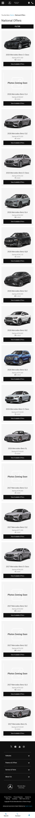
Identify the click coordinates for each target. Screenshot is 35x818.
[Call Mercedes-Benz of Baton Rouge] (32, 3)
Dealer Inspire (28, 806)
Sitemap (8, 799)
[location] (29, 3)
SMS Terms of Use (24, 799)
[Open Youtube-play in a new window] (19, 746)
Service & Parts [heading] (10, 770)
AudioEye (14, 799)
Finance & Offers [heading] (11, 763)
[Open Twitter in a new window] (11, 746)
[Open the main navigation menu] (3, 3)
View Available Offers (17, 64)
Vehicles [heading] (8, 756)
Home (12, 15)
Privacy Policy (7, 797)
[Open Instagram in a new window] (23, 746)
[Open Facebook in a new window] (15, 746)
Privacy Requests (18, 797)
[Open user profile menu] (29, 815)
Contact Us (28, 797)
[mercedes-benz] (9, 2)
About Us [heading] (8, 777)
